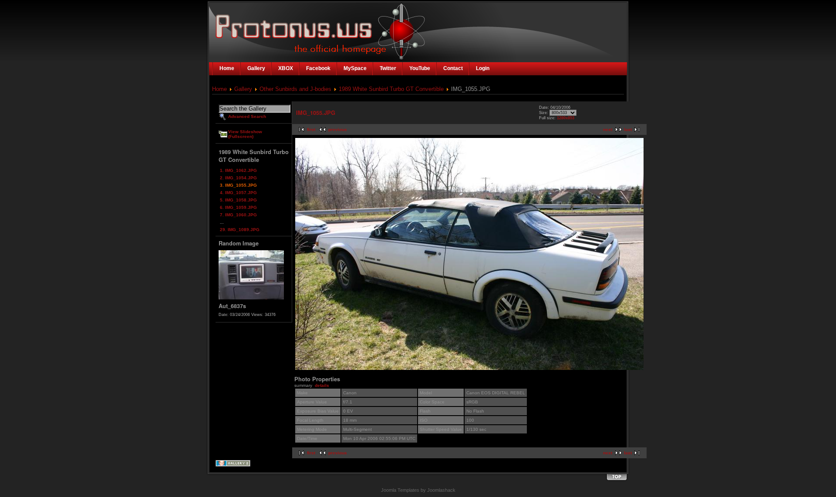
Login (482, 68)
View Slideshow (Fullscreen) (245, 134)
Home (219, 89)
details (322, 385)
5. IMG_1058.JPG (238, 200)
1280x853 (565, 118)
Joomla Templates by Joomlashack (418, 490)
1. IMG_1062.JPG (238, 170)
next (607, 129)
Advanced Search (247, 116)
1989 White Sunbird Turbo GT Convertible (391, 89)
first (311, 129)
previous (337, 129)
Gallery (243, 89)
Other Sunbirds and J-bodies (295, 89)
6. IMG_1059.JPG (238, 207)
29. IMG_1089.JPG (240, 229)
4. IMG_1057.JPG (238, 192)
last (628, 129)
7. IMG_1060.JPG (238, 214)
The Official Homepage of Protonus (284, 27)
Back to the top (616, 477)
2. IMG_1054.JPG (238, 177)
